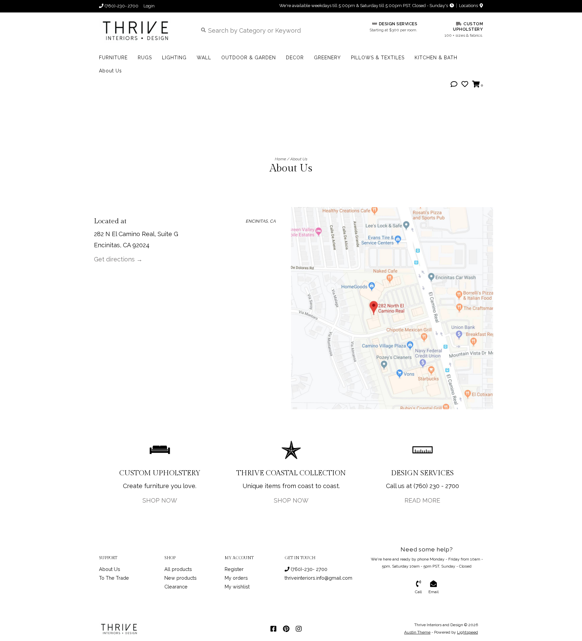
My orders (236, 578)
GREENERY (327, 57)
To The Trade (114, 578)
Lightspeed (467, 632)
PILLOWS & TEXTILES (378, 57)
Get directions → (118, 259)
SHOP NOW (159, 500)
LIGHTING (174, 57)
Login (149, 5)
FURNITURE (113, 57)
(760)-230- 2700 (308, 569)
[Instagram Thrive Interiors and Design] (298, 629)
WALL (204, 57)
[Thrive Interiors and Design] (143, 30)
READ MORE (422, 500)
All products (178, 569)
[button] (454, 84)
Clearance (176, 586)
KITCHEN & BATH (436, 57)
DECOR (295, 57)
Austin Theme (417, 632)
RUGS (145, 57)
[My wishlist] (464, 84)
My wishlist (237, 586)
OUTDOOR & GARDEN (248, 57)
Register (234, 569)
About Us (110, 70)
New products (180, 578)
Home (280, 159)
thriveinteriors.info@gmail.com (318, 578)
